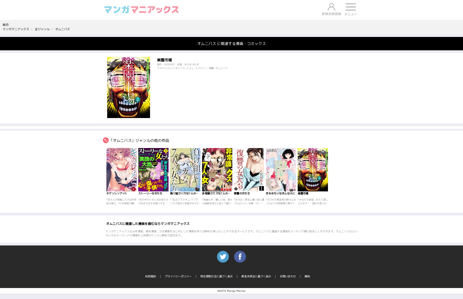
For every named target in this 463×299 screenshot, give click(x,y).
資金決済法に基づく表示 (256, 276)
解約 (307, 276)
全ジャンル (42, 29)
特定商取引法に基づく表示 (216, 276)
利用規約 (150, 276)
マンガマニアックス (16, 29)
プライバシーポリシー (178, 276)
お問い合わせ (288, 276)
